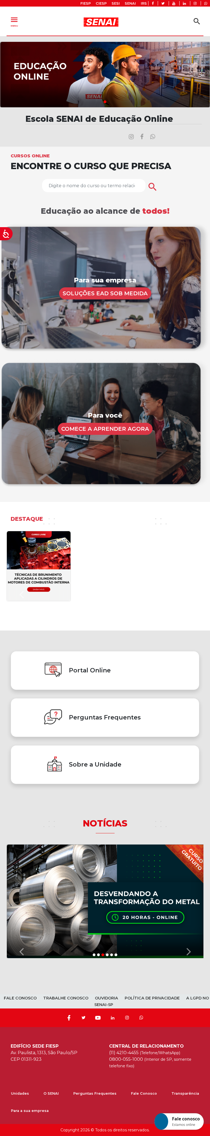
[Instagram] (127, 809)
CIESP (101, 3)
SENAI (130, 3)
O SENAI (51, 885)
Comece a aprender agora (105, 429)
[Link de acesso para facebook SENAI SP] (153, 3)
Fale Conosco (144, 885)
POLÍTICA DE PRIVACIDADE (152, 790)
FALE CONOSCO (20, 790)
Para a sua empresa (30, 903)
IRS (144, 3)
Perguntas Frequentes (94, 885)
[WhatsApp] (141, 809)
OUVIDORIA (106, 790)
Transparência (185, 885)
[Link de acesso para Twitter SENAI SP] (163, 3)
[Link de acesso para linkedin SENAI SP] (184, 3)
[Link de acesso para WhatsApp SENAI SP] (205, 3)
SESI (116, 3)
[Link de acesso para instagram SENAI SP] (195, 3)
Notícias (105, 744)
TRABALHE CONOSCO (65, 790)
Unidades (20, 885)
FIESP (85, 3)
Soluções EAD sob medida (105, 293)
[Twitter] (83, 809)
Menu (14, 21)
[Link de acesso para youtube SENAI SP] (173, 3)
